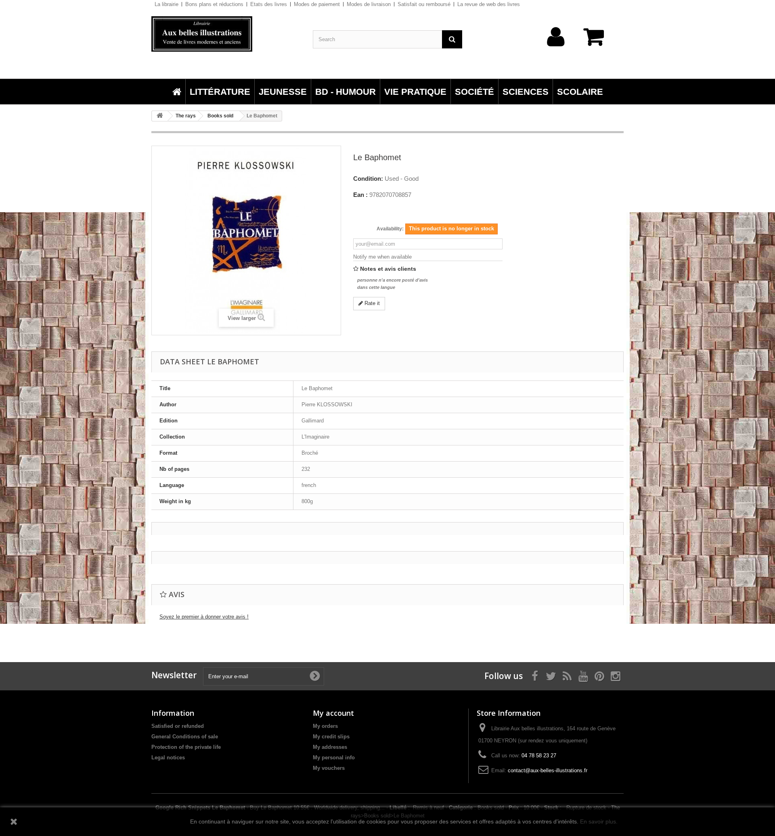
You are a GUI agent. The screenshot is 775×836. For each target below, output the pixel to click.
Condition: (368, 179)
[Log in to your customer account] (556, 49)
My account (333, 713)
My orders (325, 726)
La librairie (166, 4)
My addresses (330, 747)
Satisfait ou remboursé (424, 4)
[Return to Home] (160, 116)
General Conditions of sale (184, 737)
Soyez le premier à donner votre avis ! (204, 617)
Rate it (371, 303)
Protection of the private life (186, 747)
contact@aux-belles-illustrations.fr (547, 770)
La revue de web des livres (488, 4)
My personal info (334, 757)
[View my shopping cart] (597, 41)
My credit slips (331, 737)
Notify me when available (382, 257)
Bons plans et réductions (214, 4)
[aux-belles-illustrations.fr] (226, 34)
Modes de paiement (317, 4)
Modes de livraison (369, 4)
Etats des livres (268, 4)
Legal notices (168, 757)
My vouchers (329, 768)
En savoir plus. (599, 821)
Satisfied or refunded (177, 726)
